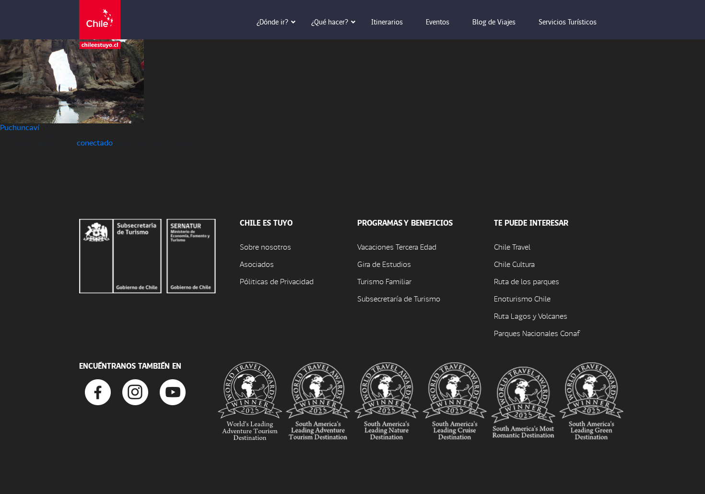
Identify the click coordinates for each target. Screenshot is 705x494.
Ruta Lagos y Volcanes (530, 316)
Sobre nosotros (265, 246)
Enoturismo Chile (522, 298)
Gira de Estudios (384, 264)
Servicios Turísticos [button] (568, 21)
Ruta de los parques (526, 281)
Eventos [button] (437, 21)
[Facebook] (98, 391)
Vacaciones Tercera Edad (396, 246)
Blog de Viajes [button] (494, 21)
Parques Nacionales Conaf (536, 333)
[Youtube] (173, 391)
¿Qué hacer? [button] (329, 21)
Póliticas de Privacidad (277, 281)
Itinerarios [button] (387, 21)
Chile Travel (512, 246)
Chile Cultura (514, 264)
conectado (95, 142)
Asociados (257, 264)
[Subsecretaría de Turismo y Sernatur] (147, 255)
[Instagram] (135, 391)
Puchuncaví (19, 127)
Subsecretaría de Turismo (398, 298)
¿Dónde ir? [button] (272, 21)
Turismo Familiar (384, 281)
